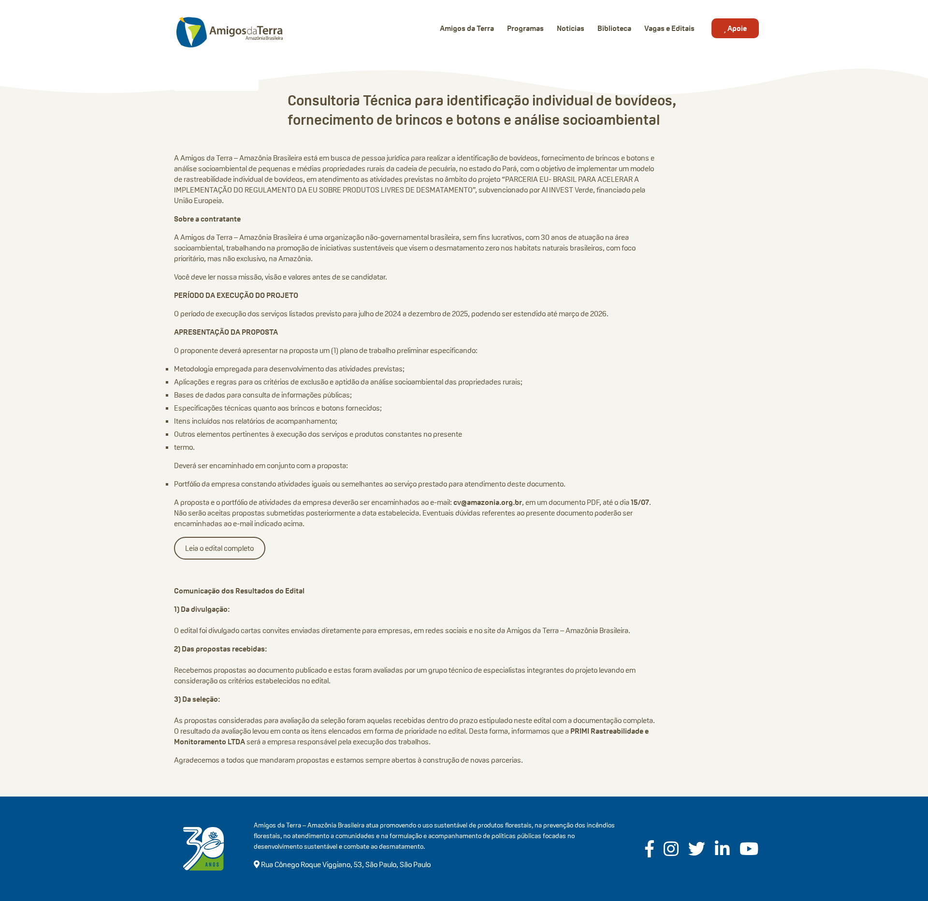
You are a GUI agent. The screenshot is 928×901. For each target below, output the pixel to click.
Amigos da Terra (467, 28)
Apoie (736, 28)
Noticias (570, 28)
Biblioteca (614, 28)
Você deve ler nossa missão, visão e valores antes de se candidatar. (280, 277)
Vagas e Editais (669, 28)
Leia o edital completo (219, 548)
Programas (525, 28)
